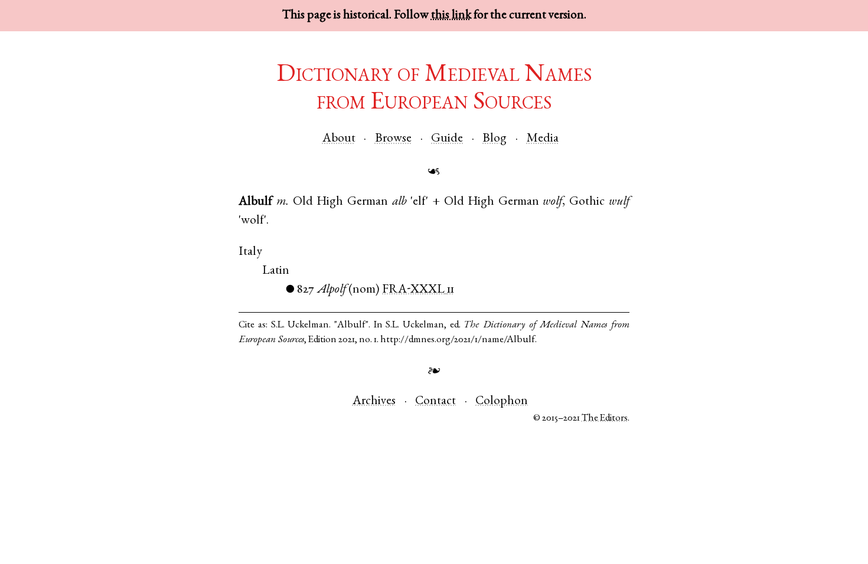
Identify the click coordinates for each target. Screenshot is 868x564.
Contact (435, 401)
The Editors (605, 419)
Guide (447, 139)
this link (451, 15)
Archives (374, 401)
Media (543, 139)
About (338, 139)
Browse (393, 139)
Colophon (501, 401)
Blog (494, 139)
